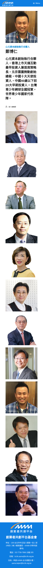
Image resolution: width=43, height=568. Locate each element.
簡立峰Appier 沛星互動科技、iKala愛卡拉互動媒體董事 (21, 469)
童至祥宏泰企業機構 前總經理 (21, 265)
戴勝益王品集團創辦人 (21, 435)
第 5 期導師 (12, 107)
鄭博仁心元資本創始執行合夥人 (21, 401)
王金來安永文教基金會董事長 (21, 131)
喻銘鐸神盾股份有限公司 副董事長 (21, 231)
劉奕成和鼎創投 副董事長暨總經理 (21, 367)
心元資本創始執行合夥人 (18, 47)
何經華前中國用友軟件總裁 (21, 503)
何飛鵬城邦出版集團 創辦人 (21, 165)
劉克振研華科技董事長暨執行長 (21, 333)
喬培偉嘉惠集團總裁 (21, 198)
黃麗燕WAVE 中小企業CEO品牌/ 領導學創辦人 (21, 299)
